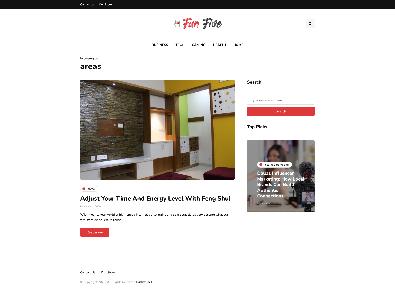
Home (238, 45)
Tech (179, 45)
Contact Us (87, 4)
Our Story (105, 4)
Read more (95, 232)
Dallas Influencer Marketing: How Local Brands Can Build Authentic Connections (280, 184)
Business (160, 45)
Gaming (199, 45)
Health (219, 45)
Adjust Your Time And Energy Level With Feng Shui (155, 198)
